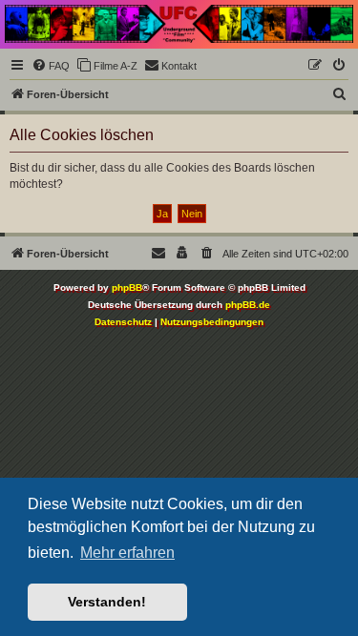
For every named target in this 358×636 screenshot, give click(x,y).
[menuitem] (51, 65)
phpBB (127, 287)
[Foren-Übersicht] (179, 24)
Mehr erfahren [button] (127, 552)
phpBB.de (247, 304)
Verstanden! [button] (107, 601)
